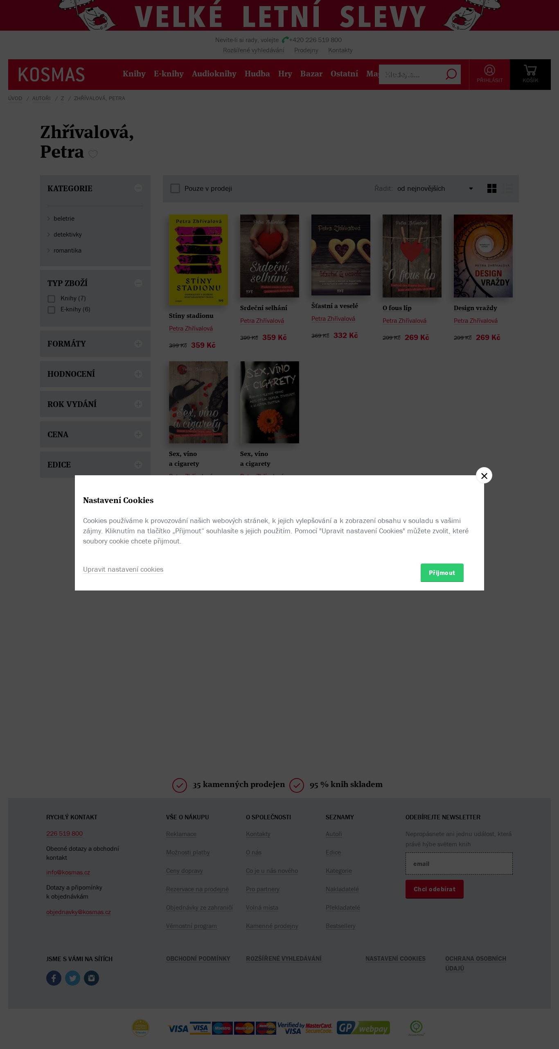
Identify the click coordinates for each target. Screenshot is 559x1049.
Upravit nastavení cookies (123, 568)
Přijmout (442, 572)
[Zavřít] (484, 475)
